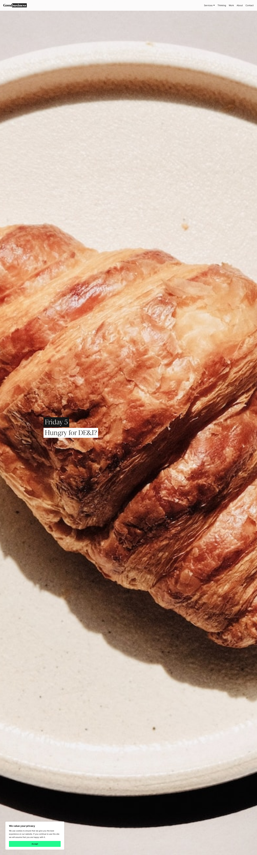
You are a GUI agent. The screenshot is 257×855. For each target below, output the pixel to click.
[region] (34, 836)
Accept (35, 844)
